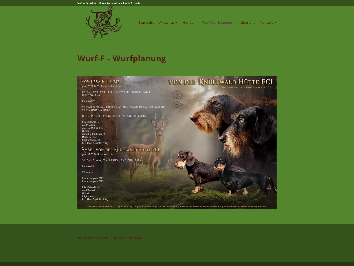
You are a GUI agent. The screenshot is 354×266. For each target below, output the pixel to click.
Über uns (248, 23)
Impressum (119, 238)
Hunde (188, 23)
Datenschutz (137, 238)
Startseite (146, 23)
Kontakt (266, 23)
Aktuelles (166, 23)
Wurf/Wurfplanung (217, 23)
